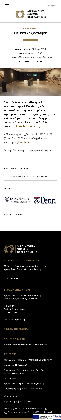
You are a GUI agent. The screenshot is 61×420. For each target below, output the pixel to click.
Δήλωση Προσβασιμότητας (18, 401)
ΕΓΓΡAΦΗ (12, 278)
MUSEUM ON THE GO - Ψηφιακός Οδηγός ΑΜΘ (28, 359)
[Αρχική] (30, 14)
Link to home (20, 249)
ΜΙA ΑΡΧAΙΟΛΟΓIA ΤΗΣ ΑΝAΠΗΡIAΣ (30, 176)
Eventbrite (24, 142)
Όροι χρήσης (10, 396)
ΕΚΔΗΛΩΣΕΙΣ (30, 28)
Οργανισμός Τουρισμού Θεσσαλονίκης (23, 388)
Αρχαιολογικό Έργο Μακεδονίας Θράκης (24, 383)
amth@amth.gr (18, 319)
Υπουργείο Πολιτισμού (15, 364)
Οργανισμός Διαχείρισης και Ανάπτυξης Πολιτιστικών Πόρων (24, 372)
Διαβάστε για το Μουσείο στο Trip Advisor (25, 344)
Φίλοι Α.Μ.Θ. (10, 378)
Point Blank (47, 412)
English (52, 5)
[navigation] (7, 5)
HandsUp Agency (28, 126)
